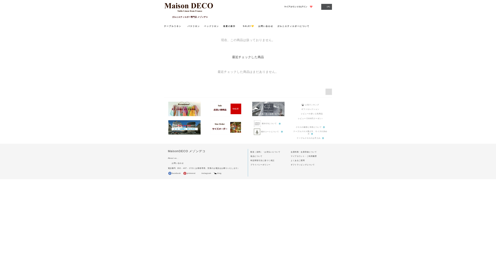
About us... (173, 158)
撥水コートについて (270, 132)
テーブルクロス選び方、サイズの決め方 (310, 132)
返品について (256, 156)
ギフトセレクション (310, 109)
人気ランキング (312, 105)
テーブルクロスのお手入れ (309, 138)
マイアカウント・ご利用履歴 (304, 156)
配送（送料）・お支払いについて (265, 152)
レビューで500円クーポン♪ (310, 118)
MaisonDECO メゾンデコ (187, 151)
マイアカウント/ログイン (295, 7)
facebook (176, 173)
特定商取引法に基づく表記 (262, 160)
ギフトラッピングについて (303, 165)
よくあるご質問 (298, 160)
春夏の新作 (229, 26)
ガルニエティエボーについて (293, 26)
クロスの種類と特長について (309, 127)
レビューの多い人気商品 (312, 114)
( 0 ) (328, 7)
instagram (206, 173)
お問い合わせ (265, 26)
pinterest (191, 173)
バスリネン (194, 26)
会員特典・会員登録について (304, 152)
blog (219, 173)
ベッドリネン (211, 26)
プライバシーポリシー (260, 165)
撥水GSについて (269, 124)
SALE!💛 (248, 26)
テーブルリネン (172, 26)
